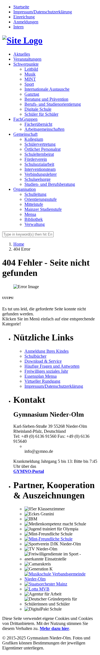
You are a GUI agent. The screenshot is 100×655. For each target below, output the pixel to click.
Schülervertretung (40, 144)
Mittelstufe (33, 204)
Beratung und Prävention (46, 99)
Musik (30, 74)
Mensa (30, 214)
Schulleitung (35, 194)
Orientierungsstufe (40, 199)
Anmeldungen (25, 21)
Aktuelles (21, 54)
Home (18, 244)
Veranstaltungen (27, 59)
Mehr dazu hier (54, 628)
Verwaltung (34, 224)
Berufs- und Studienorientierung (52, 104)
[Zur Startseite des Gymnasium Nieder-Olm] (22, 40)
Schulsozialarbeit (39, 164)
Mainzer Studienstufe (43, 209)
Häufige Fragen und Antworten (51, 366)
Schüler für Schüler (41, 114)
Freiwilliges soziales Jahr (46, 371)
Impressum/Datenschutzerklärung (42, 11)
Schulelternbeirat (39, 154)
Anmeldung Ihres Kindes (46, 351)
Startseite (21, 6)
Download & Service (43, 361)
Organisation (24, 189)
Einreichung (24, 16)
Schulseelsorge (37, 179)
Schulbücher (35, 356)
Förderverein (35, 159)
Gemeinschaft (25, 134)
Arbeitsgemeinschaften (44, 129)
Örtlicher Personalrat (42, 149)
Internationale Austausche (46, 89)
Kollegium (33, 139)
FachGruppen (25, 119)
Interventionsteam (40, 169)
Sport (29, 84)
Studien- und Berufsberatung (49, 184)
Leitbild (31, 69)
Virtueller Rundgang (42, 381)
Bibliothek (33, 219)
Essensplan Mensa (40, 376)
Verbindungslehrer (40, 174)
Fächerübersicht (38, 124)
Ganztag (31, 94)
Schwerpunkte (26, 64)
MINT (30, 79)
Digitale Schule (37, 109)
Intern (18, 26)
